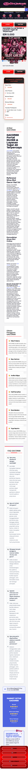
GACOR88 (10, 150)
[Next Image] (25, 49)
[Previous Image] (3, 49)
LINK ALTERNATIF (15, 760)
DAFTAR (20, 24)
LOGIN (8, 24)
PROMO (15, 748)
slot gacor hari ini (13, 287)
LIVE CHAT (15, 765)
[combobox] (12, 9)
